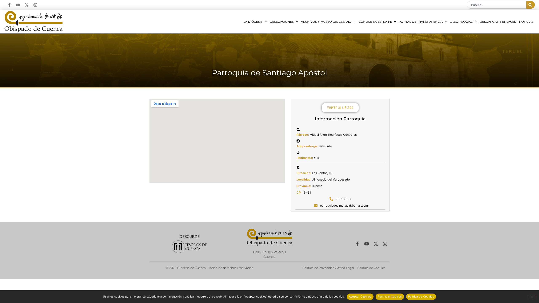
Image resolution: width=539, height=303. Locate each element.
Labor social (461, 22)
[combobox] (496, 5)
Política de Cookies (421, 296)
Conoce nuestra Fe (375, 22)
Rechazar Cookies (390, 296)
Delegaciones (282, 22)
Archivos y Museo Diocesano (326, 22)
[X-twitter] (27, 5)
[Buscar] (530, 5)
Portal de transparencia (421, 22)
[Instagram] (35, 5)
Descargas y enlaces (498, 22)
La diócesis (253, 22)
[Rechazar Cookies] (532, 296)
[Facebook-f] (9, 5)
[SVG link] (189, 247)
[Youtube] (18, 5)
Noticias (526, 22)
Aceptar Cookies (360, 296)
